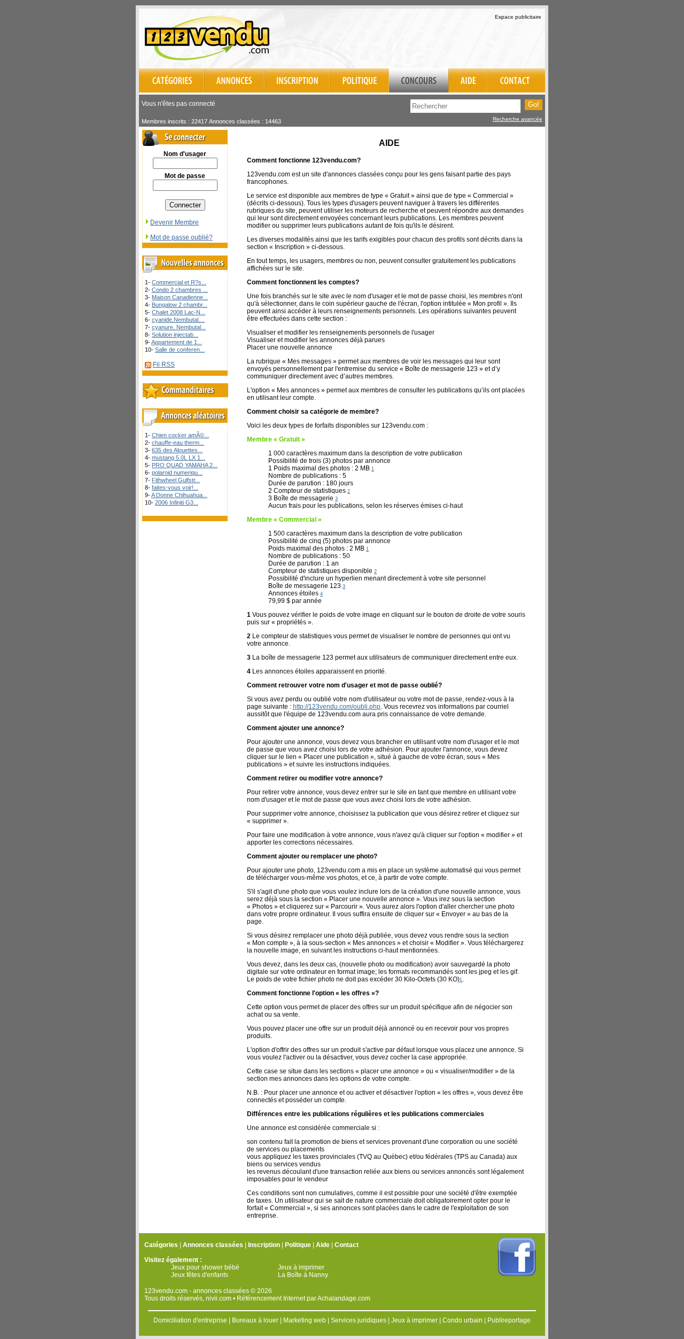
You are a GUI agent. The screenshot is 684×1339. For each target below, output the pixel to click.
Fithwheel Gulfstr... (176, 480)
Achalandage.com (343, 1298)
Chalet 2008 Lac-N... (178, 312)
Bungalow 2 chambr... (179, 304)
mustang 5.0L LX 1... (178, 457)
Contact (347, 1245)
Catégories (161, 1245)
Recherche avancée (517, 119)
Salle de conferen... (180, 349)
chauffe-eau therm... (178, 442)
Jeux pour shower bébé (205, 1267)
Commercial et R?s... (179, 282)
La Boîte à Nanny (303, 1275)
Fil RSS (164, 364)
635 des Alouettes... (177, 450)
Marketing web (304, 1320)
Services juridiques (358, 1320)
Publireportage (509, 1320)
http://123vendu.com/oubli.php (336, 706)
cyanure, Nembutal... (179, 327)
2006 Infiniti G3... (176, 502)
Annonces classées (213, 1245)
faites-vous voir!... (175, 487)
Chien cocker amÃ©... (180, 435)
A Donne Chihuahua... (179, 495)
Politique (298, 1245)
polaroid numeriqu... (177, 472)
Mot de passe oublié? (181, 237)
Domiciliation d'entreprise (190, 1320)
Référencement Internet (271, 1298)
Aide (323, 1245)
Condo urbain (462, 1320)
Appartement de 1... (176, 342)
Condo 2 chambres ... (180, 290)
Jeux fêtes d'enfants (199, 1275)
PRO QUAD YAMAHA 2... (184, 465)
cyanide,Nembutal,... (178, 319)
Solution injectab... (175, 334)
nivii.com (218, 1298)
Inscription (264, 1245)
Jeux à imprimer (301, 1267)
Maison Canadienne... (180, 297)
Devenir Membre (174, 222)
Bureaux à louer (255, 1320)
